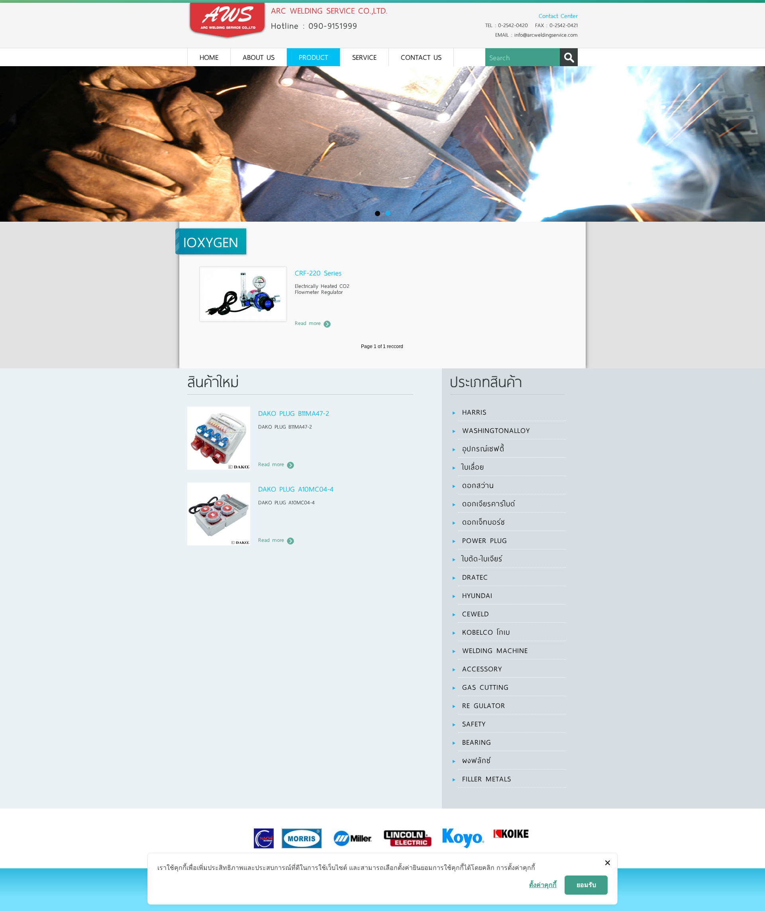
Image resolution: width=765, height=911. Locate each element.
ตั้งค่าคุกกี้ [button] (543, 885)
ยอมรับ (586, 885)
